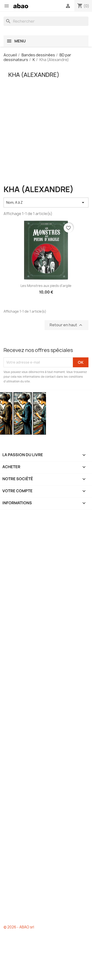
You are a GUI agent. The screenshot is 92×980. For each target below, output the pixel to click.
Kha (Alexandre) (33, 75)
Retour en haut (67, 325)
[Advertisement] (46, 139)
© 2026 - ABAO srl (19, 927)
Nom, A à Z (46, 202)
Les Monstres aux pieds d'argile (46, 285)
